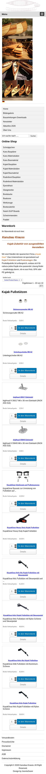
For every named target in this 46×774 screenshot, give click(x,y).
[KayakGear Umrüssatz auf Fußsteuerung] (23, 481)
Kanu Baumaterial (10, 160)
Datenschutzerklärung (11, 758)
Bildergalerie (8, 113)
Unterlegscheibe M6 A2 (23, 352)
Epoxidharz (8, 186)
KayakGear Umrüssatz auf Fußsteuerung (23, 485)
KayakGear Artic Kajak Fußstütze (23, 703)
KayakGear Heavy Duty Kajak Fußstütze (23, 527)
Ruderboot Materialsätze (13, 181)
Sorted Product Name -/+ (12, 280)
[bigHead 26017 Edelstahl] (23, 393)
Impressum (6, 750)
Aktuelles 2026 (9, 126)
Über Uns (7, 130)
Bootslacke (7, 194)
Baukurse (7, 198)
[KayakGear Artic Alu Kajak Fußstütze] (23, 657)
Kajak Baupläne (10, 164)
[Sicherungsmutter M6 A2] (23, 306)
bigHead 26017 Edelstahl (23, 397)
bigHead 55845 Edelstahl (23, 440)
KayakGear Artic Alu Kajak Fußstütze (23, 660)
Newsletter (7, 122)
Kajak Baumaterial (11, 173)
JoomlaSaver (27, 771)
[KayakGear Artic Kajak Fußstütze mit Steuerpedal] (23, 612)
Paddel (6, 220)
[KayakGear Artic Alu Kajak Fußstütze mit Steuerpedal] (23, 569)
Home (5, 109)
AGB (4, 754)
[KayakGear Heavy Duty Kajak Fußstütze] (23, 524)
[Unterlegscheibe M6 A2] (23, 348)
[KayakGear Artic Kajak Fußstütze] (23, 699)
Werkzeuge (8, 203)
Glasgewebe (8, 190)
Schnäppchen (9, 147)
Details (23, 333)
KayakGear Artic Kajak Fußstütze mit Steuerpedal (23, 615)
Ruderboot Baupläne (12, 177)
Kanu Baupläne (9, 152)
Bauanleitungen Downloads (14, 117)
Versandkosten (8, 738)
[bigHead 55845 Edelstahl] (23, 436)
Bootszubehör (9, 207)
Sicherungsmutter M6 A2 (23, 309)
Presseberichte (8, 742)
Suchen (33, 136)
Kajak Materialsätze (11, 169)
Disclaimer (6, 746)
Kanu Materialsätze (11, 156)
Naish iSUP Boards (11, 211)
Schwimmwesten (10, 215)
